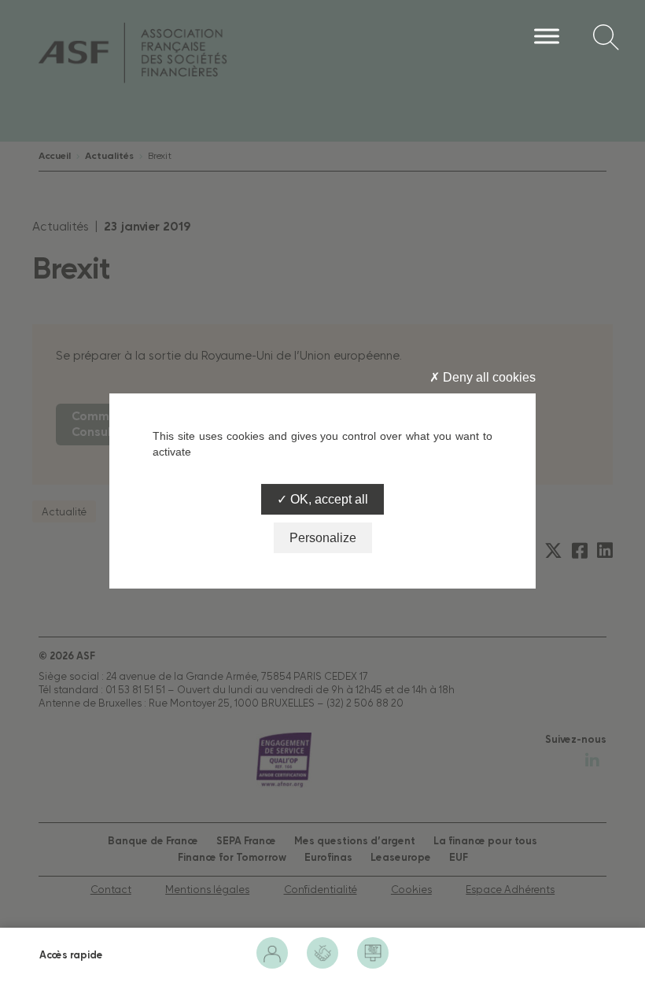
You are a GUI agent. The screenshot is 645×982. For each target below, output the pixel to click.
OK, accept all (327, 499)
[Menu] (546, 35)
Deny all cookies (488, 377)
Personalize (322, 538)
